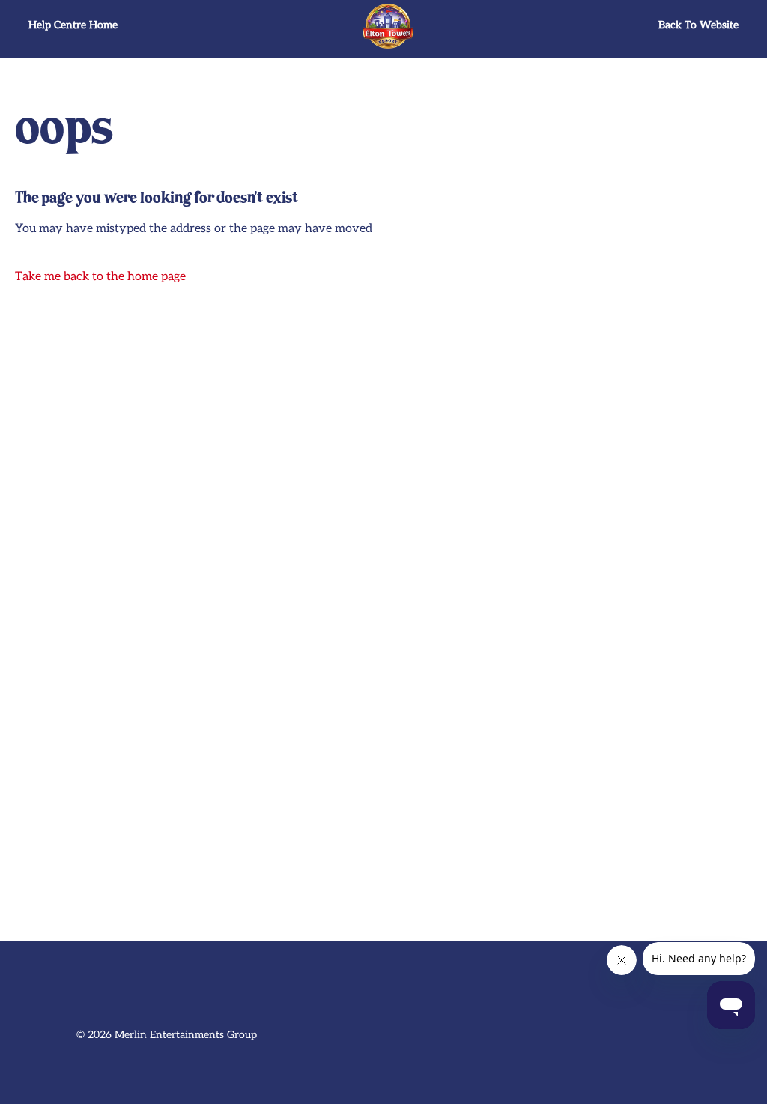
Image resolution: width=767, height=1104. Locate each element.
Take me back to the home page (100, 277)
